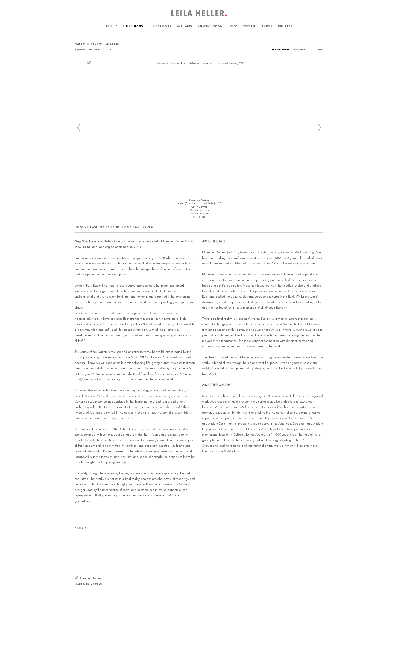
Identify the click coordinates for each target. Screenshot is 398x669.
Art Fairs (184, 26)
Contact (285, 26)
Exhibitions (133, 26)
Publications (160, 26)
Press (233, 26)
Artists (112, 26)
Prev (78, 127)
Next (319, 127)
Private (249, 26)
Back (320, 49)
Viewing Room (210, 26)
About (267, 26)
